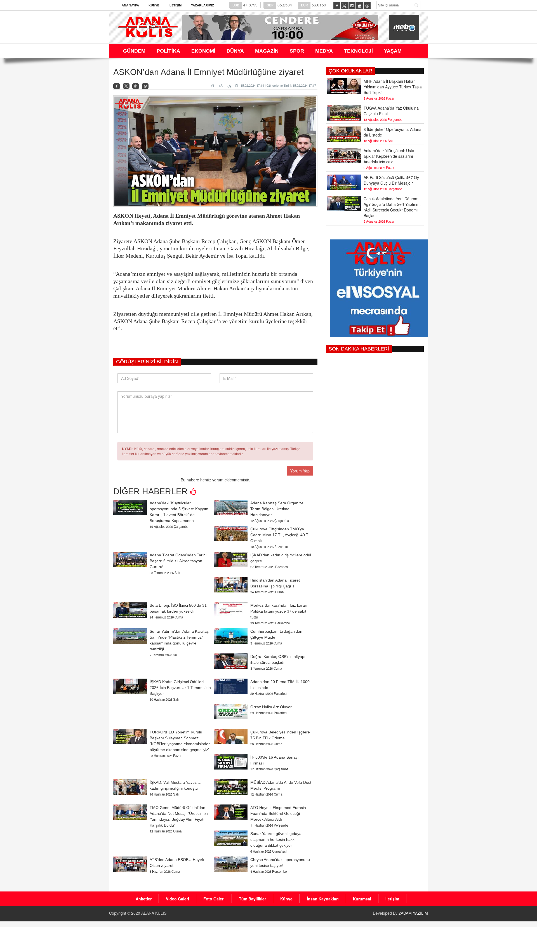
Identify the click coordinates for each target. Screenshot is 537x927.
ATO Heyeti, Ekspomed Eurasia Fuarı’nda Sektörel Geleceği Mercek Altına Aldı (278, 813)
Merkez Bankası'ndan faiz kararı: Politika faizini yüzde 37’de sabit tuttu (279, 611)
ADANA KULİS (153, 913)
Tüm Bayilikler (252, 899)
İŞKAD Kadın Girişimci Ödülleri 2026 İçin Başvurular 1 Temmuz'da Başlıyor (180, 687)
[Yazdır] (213, 85)
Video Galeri (177, 899)
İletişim (175, 5)
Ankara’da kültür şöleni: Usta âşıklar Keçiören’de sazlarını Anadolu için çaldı (389, 156)
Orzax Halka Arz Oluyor (271, 707)
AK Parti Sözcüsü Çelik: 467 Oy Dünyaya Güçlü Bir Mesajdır (391, 180)
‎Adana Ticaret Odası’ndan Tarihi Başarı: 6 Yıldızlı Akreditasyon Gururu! (178, 561)
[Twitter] (126, 86)
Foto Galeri (214, 899)
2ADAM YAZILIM (413, 913)
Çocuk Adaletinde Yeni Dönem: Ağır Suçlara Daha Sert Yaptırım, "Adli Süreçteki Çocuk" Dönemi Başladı (392, 207)
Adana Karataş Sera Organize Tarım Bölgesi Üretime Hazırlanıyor (276, 509)
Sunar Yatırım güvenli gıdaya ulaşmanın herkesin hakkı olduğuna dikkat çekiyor (276, 839)
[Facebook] (116, 86)
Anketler (144, 899)
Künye (154, 5)
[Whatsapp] (145, 86)
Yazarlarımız (202, 5)
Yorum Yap (300, 471)
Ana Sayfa (130, 5)
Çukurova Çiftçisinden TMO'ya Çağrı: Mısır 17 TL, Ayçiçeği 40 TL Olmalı (280, 535)
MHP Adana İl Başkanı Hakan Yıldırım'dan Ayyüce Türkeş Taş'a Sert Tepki (393, 86)
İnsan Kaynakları (323, 899)
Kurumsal (362, 899)
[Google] (135, 86)
